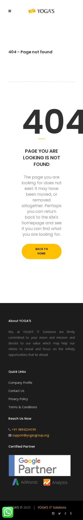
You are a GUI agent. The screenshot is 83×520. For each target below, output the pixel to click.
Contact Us (16, 391)
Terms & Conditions (22, 407)
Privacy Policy (18, 399)
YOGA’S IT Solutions (52, 507)
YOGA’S (13, 507)
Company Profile (20, 382)
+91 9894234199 (24, 429)
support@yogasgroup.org (30, 435)
